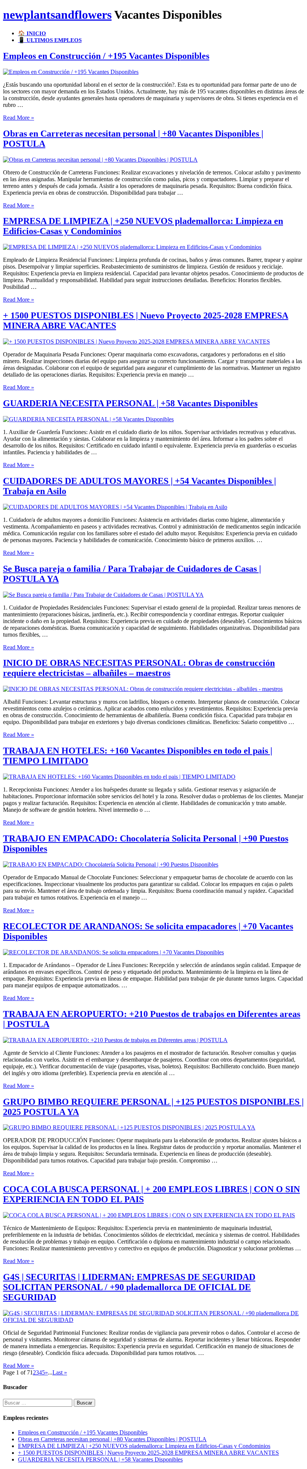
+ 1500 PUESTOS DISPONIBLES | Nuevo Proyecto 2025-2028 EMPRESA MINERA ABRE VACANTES (148, 1452)
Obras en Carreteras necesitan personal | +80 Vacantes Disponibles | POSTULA (112, 1439)
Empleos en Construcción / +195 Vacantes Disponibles (106, 56)
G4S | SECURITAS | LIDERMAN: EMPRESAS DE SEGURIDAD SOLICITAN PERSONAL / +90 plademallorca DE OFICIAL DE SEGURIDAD (129, 1287)
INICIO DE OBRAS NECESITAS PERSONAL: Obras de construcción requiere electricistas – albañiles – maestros (139, 668)
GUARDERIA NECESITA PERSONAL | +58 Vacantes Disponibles (130, 403)
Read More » (18, 117)
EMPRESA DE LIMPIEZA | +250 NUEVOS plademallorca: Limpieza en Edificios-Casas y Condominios (144, 1446)
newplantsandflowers (57, 14)
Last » (59, 1372)
